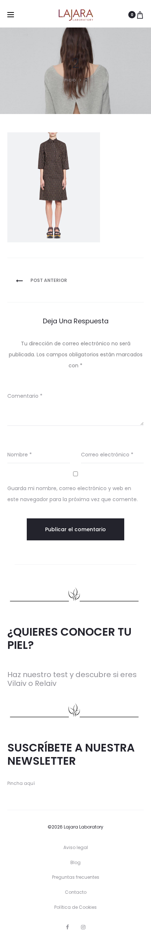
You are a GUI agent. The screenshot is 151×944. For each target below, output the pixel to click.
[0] (140, 14)
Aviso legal (75, 847)
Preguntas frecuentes (75, 877)
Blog (75, 862)
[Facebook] (67, 927)
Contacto (75, 892)
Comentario (25, 396)
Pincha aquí (21, 783)
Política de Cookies (75, 907)
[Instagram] (83, 927)
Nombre (19, 454)
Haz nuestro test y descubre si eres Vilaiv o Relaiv (72, 678)
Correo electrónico (107, 454)
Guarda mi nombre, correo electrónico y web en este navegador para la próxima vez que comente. (72, 494)
